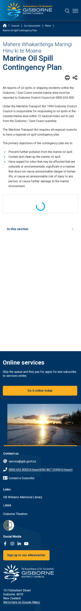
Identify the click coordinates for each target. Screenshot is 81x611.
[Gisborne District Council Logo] (29, 10)
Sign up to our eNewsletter (26, 555)
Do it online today (40, 390)
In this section (17, 229)
